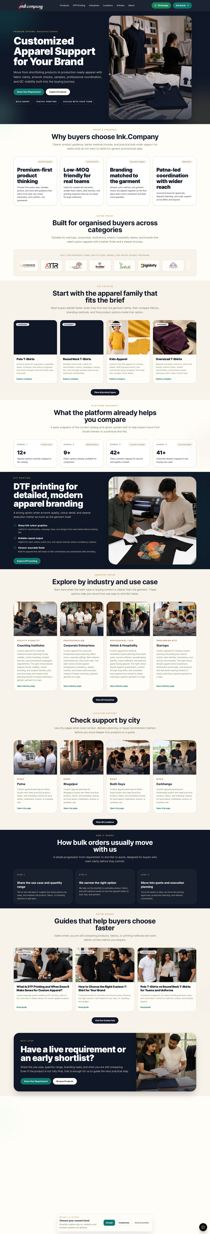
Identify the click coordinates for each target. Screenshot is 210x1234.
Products (64, 5)
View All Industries (105, 700)
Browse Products (64, 1081)
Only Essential (142, 1222)
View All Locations (105, 822)
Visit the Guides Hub (105, 1020)
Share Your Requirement (29, 92)
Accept (109, 1222)
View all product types (105, 392)
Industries (94, 5)
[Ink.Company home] (30, 5)
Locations (108, 5)
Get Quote (181, 5)
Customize (124, 1222)
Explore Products (57, 92)
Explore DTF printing (27, 561)
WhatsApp (163, 5)
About (131, 5)
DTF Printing (79, 5)
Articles (120, 5)
